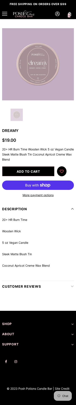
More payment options (38, 195)
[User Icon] (57, 14)
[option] (38, 64)
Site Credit (62, 388)
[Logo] (24, 14)
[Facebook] (6, 361)
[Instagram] (16, 361)
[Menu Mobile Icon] (4, 13)
